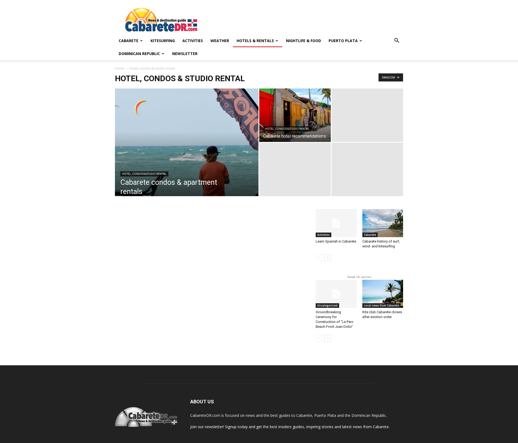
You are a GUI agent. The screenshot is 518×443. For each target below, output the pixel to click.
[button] (396, 41)
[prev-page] (319, 257)
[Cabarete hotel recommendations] (295, 115)
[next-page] (327, 257)
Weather (219, 40)
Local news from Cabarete (381, 305)
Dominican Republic (139, 53)
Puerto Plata (343, 40)
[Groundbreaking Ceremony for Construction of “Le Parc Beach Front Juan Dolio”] (336, 294)
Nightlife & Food (303, 40)
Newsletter (184, 53)
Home (119, 68)
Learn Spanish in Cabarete (336, 241)
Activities (192, 40)
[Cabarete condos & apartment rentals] (186, 150)
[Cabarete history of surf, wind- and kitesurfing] (382, 223)
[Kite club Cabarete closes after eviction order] (382, 294)
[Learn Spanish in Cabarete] (336, 223)
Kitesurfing (163, 40)
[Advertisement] (305, 20)
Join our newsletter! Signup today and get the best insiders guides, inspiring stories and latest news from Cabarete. (290, 426)
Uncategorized (327, 305)
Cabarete (128, 40)
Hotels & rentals (255, 40)
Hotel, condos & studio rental (144, 173)
